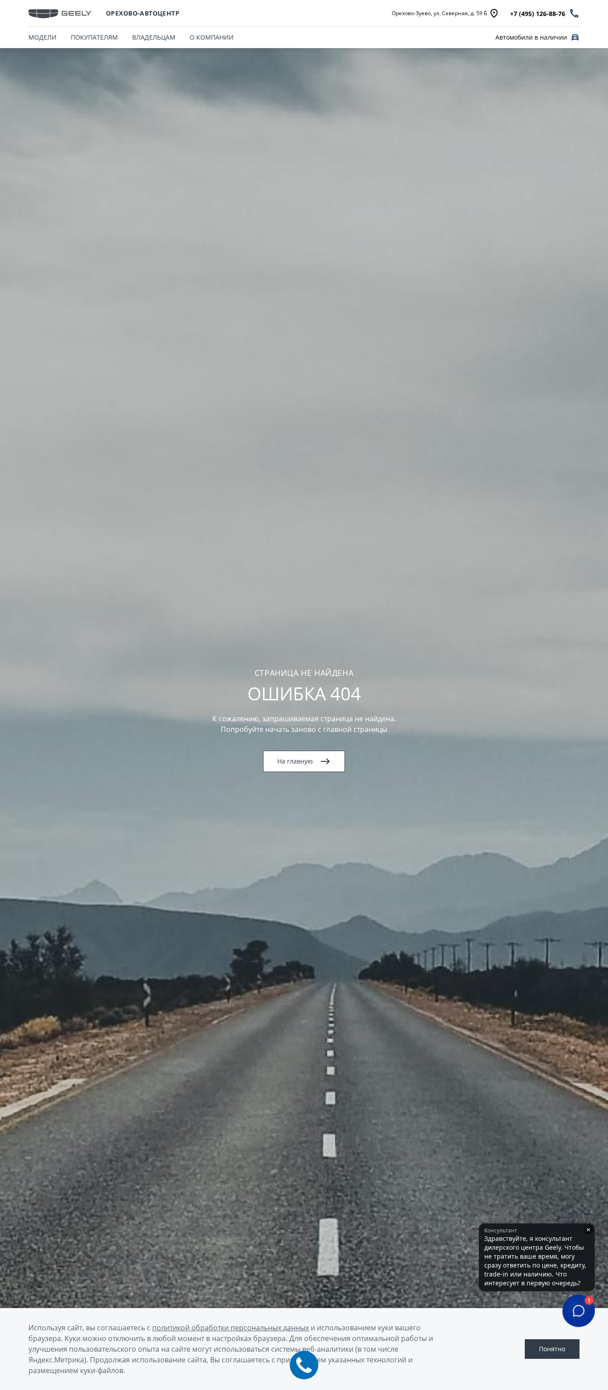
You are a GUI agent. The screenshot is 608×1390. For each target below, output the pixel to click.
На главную (295, 761)
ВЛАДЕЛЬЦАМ (153, 37)
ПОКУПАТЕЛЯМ (94, 37)
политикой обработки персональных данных (230, 1328)
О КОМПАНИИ (212, 37)
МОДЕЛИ (42, 37)
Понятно (552, 1349)
